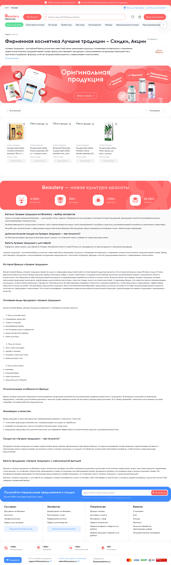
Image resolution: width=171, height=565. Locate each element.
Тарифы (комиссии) (12, 519)
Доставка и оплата (98, 515)
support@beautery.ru (39, 561)
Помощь (136, 519)
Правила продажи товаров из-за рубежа (104, 534)
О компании (138, 511)
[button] (163, 24)
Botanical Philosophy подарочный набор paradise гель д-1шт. (61, 151)
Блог (135, 515)
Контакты (137, 522)
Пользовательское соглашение (146, 533)
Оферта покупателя (99, 522)
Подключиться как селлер (21, 529)
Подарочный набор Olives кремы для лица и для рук (107, 151)
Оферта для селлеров (13, 522)
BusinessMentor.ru (101, 561)
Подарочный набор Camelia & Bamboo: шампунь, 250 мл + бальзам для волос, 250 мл (15, 153)
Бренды (15, 34)
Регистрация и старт (56, 515)
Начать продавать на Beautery (72, 558)
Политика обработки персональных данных (142, 527)
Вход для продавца (135, 8)
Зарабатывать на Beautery (59, 511)
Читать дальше (12, 58)
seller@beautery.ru (68, 561)
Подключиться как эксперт (64, 529)
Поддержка (14, 560)
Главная (8, 34)
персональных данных (123, 498)
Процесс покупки (97, 511)
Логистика (8, 515)
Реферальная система (56, 519)
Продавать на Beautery (14, 511)
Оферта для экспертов (57, 522)
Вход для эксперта (158, 8)
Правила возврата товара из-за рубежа (104, 527)
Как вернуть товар (98, 519)
